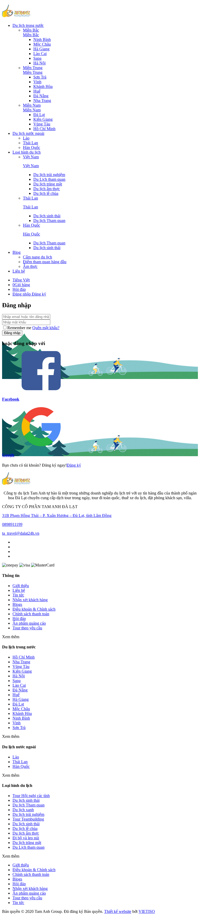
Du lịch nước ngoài (28, 133)
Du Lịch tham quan (49, 179)
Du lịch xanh (23, 809)
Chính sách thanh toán (30, 614)
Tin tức (18, 595)
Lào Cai (40, 53)
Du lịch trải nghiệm (49, 174)
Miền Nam (32, 105)
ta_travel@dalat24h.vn (20, 533)
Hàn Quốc (31, 147)
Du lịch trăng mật (47, 184)
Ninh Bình (42, 39)
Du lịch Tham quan (49, 220)
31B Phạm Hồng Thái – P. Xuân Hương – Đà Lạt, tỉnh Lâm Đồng (56, 515)
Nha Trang (42, 100)
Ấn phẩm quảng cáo (29, 623)
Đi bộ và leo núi (25, 838)
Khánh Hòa (43, 86)
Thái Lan (30, 143)
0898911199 (12, 524)
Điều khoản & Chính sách (33, 609)
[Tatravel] (16, 16)
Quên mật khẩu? (45, 328)
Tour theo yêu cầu (27, 628)
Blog (16, 252)
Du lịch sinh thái (46, 216)
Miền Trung (32, 67)
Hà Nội (39, 63)
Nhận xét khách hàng (30, 600)
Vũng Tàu (41, 124)
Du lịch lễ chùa (45, 193)
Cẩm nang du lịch (37, 257)
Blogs (17, 604)
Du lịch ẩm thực (46, 188)
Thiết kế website (117, 911)
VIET (147, 911)
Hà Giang (41, 49)
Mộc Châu (42, 44)
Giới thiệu (20, 585)
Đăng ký (39, 294)
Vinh (37, 82)
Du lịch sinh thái (26, 824)
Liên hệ (18, 271)
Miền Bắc (31, 30)
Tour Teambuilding (28, 819)
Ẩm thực (30, 266)
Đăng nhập (22, 294)
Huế (36, 91)
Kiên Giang (43, 119)
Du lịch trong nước (28, 25)
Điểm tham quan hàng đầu (44, 262)
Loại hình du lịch (26, 152)
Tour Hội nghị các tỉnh (31, 795)
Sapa (37, 58)
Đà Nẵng (40, 96)
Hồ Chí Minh (44, 128)
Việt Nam (31, 157)
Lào (26, 138)
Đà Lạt (39, 114)
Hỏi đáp (19, 289)
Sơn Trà (39, 77)
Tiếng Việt (21, 280)
